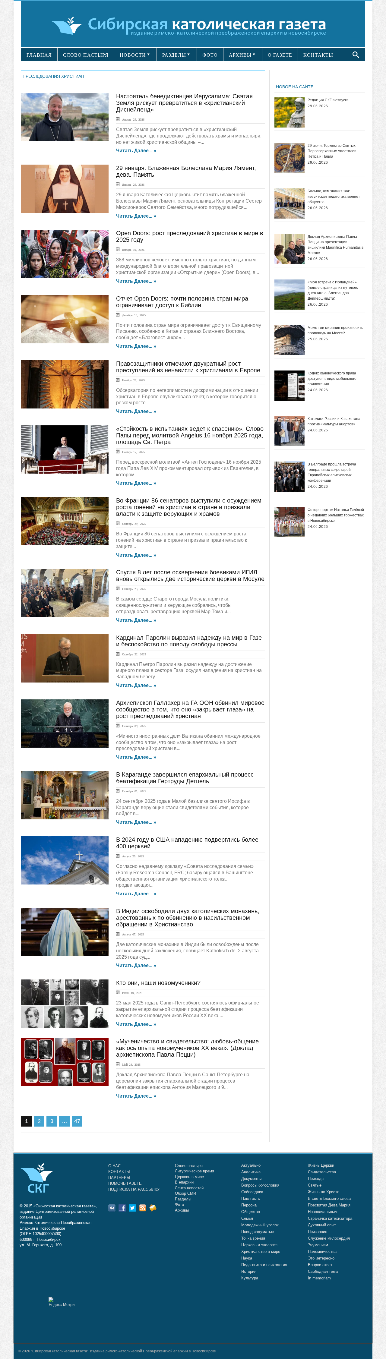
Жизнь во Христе (323, 1192)
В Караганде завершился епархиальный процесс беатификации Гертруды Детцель (185, 777)
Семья (247, 1218)
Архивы (182, 1210)
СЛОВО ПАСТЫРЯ (86, 55)
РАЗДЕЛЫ (174, 55)
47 (77, 1121)
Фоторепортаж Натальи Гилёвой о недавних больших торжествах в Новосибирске (336, 515)
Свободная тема (323, 1271)
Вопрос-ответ (320, 1265)
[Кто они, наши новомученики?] (65, 1003)
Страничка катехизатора (330, 1218)
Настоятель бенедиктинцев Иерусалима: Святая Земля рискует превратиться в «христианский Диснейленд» (184, 103)
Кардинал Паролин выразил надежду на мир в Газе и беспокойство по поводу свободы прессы (189, 641)
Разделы (183, 1199)
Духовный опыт (322, 1225)
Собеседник (252, 1192)
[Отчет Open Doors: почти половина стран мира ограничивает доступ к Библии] (65, 319)
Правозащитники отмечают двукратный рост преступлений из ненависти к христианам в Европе (188, 367)
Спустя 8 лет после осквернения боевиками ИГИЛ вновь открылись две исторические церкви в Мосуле (190, 575)
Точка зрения (253, 1238)
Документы (251, 1178)
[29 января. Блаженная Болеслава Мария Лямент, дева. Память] (65, 189)
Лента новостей (189, 1188)
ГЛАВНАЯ (39, 55)
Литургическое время (194, 1171)
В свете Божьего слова (329, 1198)
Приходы (316, 1178)
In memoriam (319, 1278)
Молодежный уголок (260, 1225)
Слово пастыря (189, 1165)
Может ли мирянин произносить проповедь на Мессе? (335, 330)
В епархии (184, 1182)
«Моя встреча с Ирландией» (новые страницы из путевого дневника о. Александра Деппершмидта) (333, 290)
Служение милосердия (329, 1238)
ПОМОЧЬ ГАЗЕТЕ (125, 1183)
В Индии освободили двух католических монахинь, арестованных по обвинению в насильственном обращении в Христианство (187, 918)
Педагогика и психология (264, 1265)
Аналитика (251, 1172)
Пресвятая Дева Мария (329, 1205)
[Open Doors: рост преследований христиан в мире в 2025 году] (65, 254)
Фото (179, 1204)
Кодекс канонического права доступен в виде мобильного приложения (332, 378)
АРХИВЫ (240, 55)
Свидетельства (322, 1172)
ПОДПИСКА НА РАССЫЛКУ (134, 1189)
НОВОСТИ (133, 55)
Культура (249, 1278)
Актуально (251, 1165)
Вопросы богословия (260, 1185)
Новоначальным (322, 1211)
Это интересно (321, 1258)
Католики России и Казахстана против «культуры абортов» (334, 421)
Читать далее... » (136, 150)
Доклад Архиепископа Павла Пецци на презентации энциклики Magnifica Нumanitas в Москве (335, 245)
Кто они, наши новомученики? (158, 982)
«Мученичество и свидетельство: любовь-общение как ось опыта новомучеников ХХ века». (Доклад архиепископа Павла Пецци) (187, 1048)
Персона (249, 1205)
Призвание (317, 1231)
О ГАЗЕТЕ (280, 55)
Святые (314, 1185)
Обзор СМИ (185, 1193)
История (248, 1271)
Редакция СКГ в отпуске (328, 100)
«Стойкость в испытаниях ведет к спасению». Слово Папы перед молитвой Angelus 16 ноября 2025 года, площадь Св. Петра (190, 435)
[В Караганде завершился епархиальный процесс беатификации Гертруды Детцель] (65, 795)
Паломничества (322, 1251)
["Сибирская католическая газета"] (192, 25)
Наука (246, 1258)
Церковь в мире (189, 1177)
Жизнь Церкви (321, 1165)
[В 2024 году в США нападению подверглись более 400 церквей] (65, 860)
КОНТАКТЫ (318, 55)
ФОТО (210, 55)
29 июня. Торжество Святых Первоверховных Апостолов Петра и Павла (332, 151)
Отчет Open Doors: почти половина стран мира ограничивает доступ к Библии (182, 301)
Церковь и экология (259, 1245)
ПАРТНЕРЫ (119, 1177)
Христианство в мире (260, 1251)
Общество (250, 1211)
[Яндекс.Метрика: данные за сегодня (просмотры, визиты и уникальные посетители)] (62, 1302)
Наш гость (250, 1198)
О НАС (114, 1166)
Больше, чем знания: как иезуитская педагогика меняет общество (334, 196)
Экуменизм (318, 1245)
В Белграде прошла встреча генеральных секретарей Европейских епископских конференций (332, 472)
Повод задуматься (258, 1231)
